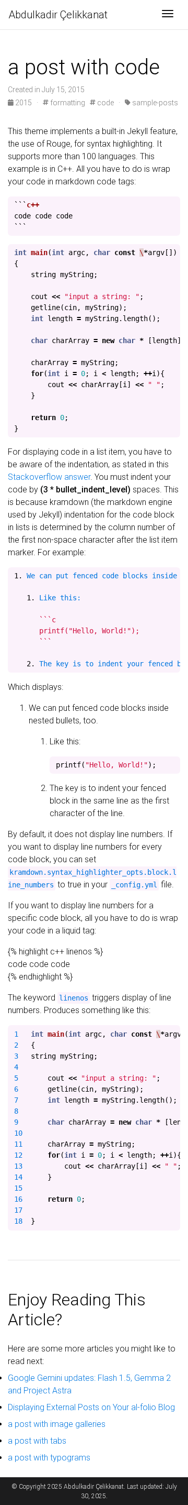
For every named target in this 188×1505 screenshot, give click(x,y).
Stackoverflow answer (49, 477)
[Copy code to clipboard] (172, 205)
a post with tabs (37, 1441)
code (105, 102)
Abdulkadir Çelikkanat (58, 14)
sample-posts (154, 102)
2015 (23, 102)
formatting (67, 102)
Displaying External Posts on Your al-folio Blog (91, 1407)
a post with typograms (49, 1458)
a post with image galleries (56, 1424)
